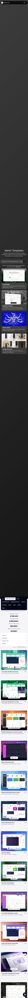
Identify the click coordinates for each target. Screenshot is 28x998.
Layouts (4, 635)
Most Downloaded (21, 647)
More (3, 608)
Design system (5, 640)
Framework (4, 638)
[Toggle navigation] (25, 3)
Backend (4, 643)
